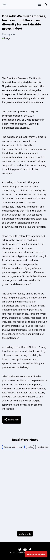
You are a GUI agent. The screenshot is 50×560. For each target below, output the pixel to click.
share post (13, 419)
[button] (46, 5)
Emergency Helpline (36, 554)
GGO (5, 4)
